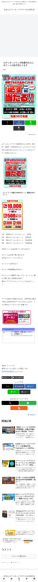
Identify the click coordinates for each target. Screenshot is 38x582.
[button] (19, 128)
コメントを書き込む (19, 556)
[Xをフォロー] (10, 403)
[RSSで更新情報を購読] (19, 408)
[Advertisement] (19, 35)
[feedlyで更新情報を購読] (27, 403)
